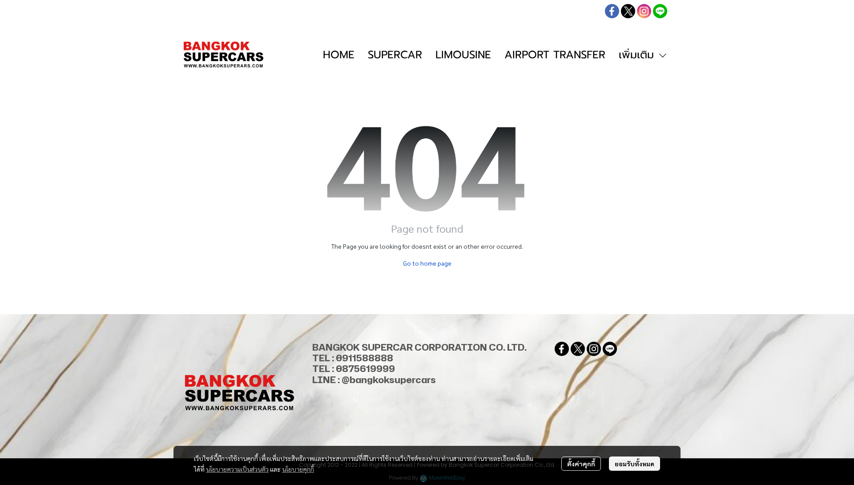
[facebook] (612, 11)
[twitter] (628, 11)
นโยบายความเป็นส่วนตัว (237, 469)
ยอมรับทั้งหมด (634, 464)
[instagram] (644, 11)
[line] (660, 11)
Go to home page (427, 263)
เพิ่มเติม (638, 55)
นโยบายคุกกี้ (298, 469)
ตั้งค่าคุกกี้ (581, 464)
